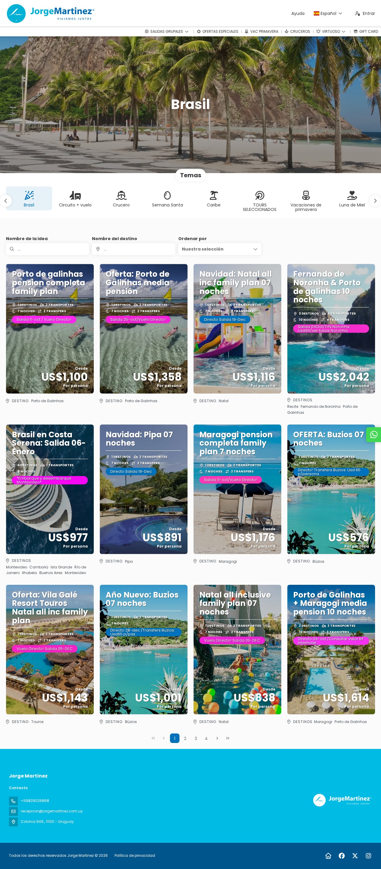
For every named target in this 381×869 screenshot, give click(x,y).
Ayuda (298, 13)
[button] (6, 201)
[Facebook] (341, 856)
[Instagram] (368, 856)
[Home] (328, 856)
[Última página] (227, 738)
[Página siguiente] (217, 738)
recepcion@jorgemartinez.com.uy (52, 811)
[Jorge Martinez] (341, 800)
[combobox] (133, 249)
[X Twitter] (355, 856)
